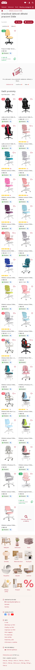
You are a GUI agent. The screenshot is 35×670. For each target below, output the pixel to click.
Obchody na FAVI (10, 625)
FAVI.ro (16, 660)
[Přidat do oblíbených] (15, 31)
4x (27, 195)
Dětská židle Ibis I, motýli (9, 358)
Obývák (17, 575)
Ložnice (28, 575)
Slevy (28, 590)
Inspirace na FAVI (10, 630)
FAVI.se (10, 663)
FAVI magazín (9, 632)
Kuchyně (28, 561)
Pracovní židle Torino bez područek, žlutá (14, 49)
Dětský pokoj (6, 590)
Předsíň (17, 590)
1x (10, 329)
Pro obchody (8, 634)
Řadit (19, 22)
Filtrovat (29, 22)
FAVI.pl (10, 660)
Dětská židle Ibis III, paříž (9, 411)
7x (27, 168)
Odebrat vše (9, 84)
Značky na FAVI (9, 627)
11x (27, 141)
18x (10, 168)
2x (10, 222)
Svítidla (6, 561)
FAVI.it (5, 663)
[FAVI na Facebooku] (5, 614)
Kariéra (7, 607)
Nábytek (3, 7)
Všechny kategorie (25, 7)
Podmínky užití (9, 639)
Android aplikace (12, 649)
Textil (16, 7)
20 (15, 233)
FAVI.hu (21, 660)
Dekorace (11, 7)
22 (32, 126)
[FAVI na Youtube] (12, 614)
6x (10, 195)
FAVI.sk (5, 660)
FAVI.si (5, 665)
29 (32, 340)
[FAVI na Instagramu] (9, 614)
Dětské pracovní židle (15, 10)
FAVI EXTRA (8, 637)
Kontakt (7, 604)
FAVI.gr (28, 663)
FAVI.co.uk (16, 663)
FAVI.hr (27, 660)
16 (15, 152)
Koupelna (6, 575)
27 (15, 393)
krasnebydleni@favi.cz (13, 602)
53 (15, 340)
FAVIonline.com (7, 655)
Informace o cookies (11, 642)
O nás (6, 622)
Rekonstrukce (18, 561)
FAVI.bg (23, 663)
